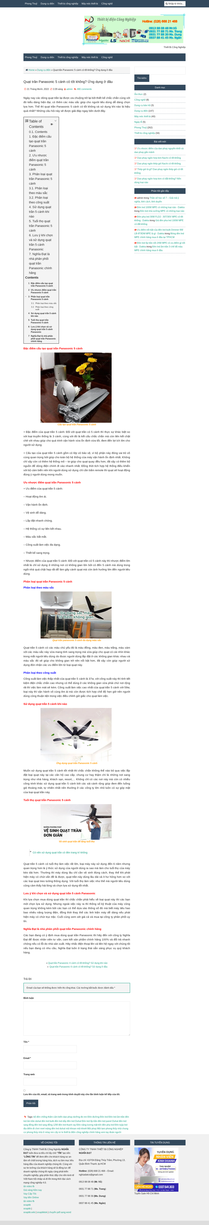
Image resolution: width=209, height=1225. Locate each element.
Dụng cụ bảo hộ (142, 105)
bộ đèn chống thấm (43, 1117)
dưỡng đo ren (80, 1117)
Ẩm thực (138, 94)
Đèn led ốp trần (89, 1121)
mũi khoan (71, 1128)
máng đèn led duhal (55, 1128)
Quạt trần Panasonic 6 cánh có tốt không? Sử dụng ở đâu (78, 967)
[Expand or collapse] (55, 120)
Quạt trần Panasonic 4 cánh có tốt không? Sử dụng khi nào (77, 963)
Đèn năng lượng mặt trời (89, 1125)
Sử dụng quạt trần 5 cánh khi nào (40, 211)
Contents (41, 132)
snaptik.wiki (29, 1212)
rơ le (61, 1132)
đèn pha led (108, 1125)
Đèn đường (93, 1117)
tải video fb (28, 1186)
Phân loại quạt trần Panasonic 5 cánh (40, 178)
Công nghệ (107, 3)
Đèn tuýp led (121, 1125)
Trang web (29, 1074)
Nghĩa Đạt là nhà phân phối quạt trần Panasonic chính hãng (40, 263)
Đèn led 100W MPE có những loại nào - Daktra (161, 207)
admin (69, 89)
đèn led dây (60, 1121)
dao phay (68, 1117)
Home (32, 70)
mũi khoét (82, 1128)
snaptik (27, 1205)
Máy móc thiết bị (90, 3)
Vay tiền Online (31, 1197)
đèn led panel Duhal (108, 1121)
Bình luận (28, 998)
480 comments (84, 89)
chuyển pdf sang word (60, 1212)
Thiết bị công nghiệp (68, 3)
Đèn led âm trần (116, 1117)
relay (47, 1132)
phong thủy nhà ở (36, 1132)
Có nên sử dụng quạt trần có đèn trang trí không (60, 852)
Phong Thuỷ (31, 3)
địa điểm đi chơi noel (34, 1128)
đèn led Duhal (74, 1121)
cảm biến (58, 1117)
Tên (26, 1042)
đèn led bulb (48, 1121)
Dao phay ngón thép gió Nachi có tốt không (159, 163)
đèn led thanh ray (67, 1125)
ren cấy (54, 1132)
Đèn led (104, 1117)
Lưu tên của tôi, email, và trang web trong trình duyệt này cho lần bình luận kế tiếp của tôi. (71, 1094)
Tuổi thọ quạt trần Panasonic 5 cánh (40, 225)
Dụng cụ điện (47, 3)
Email (27, 1058)
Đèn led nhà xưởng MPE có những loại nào (162, 211)
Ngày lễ (138, 122)
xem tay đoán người (111, 1132)
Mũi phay (92, 1128)
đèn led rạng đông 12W (46, 1125)
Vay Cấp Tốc (30, 1194)
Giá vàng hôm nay (32, 1190)
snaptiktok (42, 1212)
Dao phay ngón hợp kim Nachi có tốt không (159, 158)
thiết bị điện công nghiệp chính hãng (82, 1132)
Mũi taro (101, 1128)
